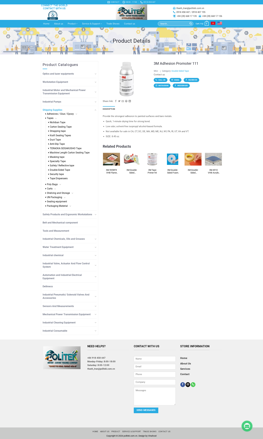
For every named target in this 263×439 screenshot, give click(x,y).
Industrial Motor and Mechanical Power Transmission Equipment (64, 92)
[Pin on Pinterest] (126, 101)
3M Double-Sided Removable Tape (193, 171)
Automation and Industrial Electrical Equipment (62, 277)
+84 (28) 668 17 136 (212, 16)
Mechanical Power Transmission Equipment (67, 314)
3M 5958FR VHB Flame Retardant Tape (111, 171)
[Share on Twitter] (119, 101)
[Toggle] (95, 74)
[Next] (217, 166)
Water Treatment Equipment (58, 247)
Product (72, 23)
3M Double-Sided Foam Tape (172, 171)
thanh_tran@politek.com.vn (190, 8)
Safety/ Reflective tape (62, 165)
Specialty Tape (58, 161)
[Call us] (193, 384)
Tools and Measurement (56, 230)
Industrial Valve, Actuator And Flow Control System (66, 265)
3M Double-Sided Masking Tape (131, 171)
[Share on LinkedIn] (130, 101)
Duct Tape (55, 139)
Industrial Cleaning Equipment (59, 322)
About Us (185, 363)
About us (58, 23)
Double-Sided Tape (60, 169)
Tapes (50, 118)
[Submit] (190, 23)
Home (46, 23)
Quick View (111, 160)
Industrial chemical (53, 255)
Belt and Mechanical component (60, 222)
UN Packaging (54, 197)
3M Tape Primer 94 (152, 171)
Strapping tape (58, 131)
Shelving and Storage (58, 193)
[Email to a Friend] (123, 101)
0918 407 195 (198, 12)
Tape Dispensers (59, 178)
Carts (50, 188)
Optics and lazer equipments (58, 73)
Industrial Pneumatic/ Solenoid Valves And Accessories (66, 296)
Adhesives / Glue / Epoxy (60, 113)
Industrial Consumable (55, 330)
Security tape (57, 174)
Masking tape (57, 157)
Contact (184, 374)
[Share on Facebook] (116, 101)
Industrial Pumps (52, 101)
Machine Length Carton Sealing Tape (69, 152)
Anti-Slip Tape (57, 143)
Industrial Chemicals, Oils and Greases (64, 238)
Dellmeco (48, 286)
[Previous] (107, 166)
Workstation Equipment (55, 82)
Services (185, 368)
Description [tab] (109, 109)
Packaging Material (57, 205)
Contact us (129, 23)
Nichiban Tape (57, 122)
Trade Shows (112, 23)
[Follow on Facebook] (182, 384)
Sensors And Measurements (58, 306)
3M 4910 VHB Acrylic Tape (213, 171)
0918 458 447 (183, 12)
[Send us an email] (188, 384)
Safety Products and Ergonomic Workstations (67, 214)
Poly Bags (52, 184)
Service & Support (91, 23)
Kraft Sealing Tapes (60, 135)
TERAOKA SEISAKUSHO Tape (65, 148)
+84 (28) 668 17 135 (187, 16)
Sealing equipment (57, 201)
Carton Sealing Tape (61, 126)
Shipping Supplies (52, 109)
